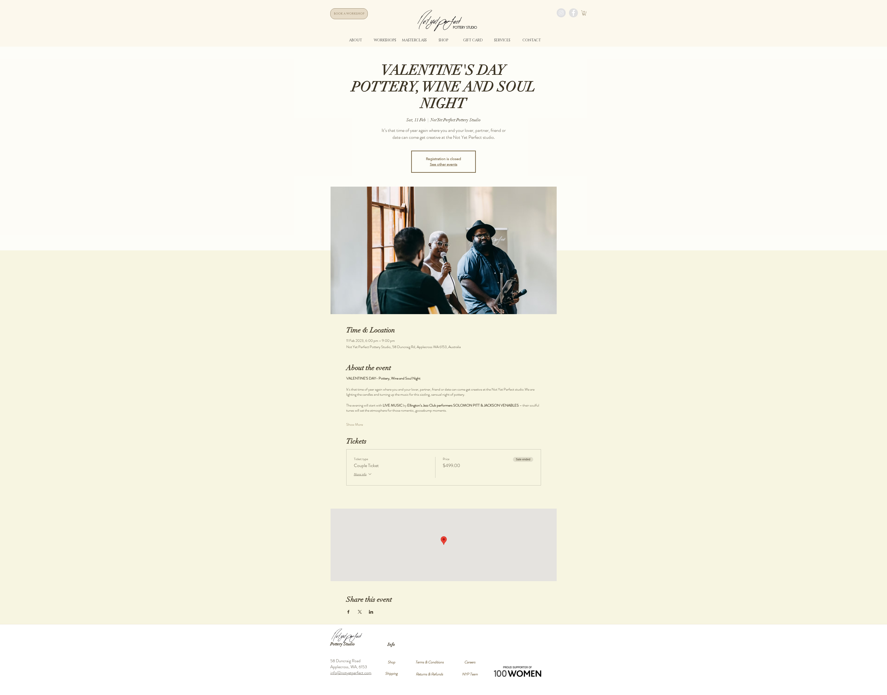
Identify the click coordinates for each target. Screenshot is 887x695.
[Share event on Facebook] (348, 612)
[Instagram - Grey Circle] (561, 12)
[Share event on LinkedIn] (371, 612)
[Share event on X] (360, 612)
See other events (443, 164)
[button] (584, 12)
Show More (354, 424)
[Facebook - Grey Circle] (573, 12)
